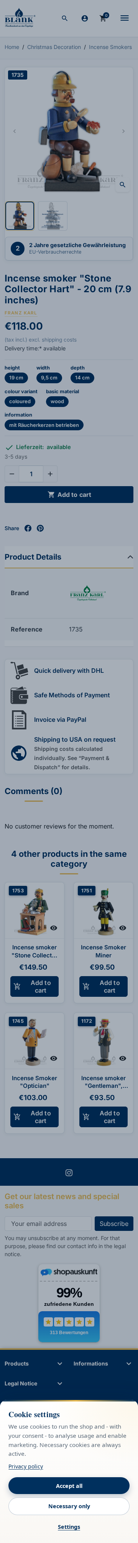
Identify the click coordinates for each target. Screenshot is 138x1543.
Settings (69, 1526)
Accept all (69, 1485)
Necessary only (69, 1506)
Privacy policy (25, 1466)
